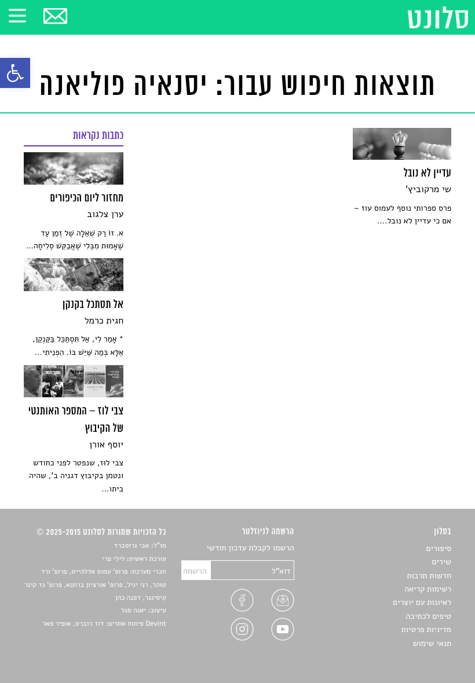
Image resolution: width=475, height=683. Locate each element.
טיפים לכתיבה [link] (428, 616)
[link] (15, 73)
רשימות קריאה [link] (427, 588)
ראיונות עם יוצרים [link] (422, 602)
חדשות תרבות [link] (429, 575)
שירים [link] (441, 561)
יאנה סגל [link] (133, 610)
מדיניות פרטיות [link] (426, 629)
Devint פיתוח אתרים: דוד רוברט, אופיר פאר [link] (104, 624)
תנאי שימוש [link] (431, 643)
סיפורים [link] (438, 548)
